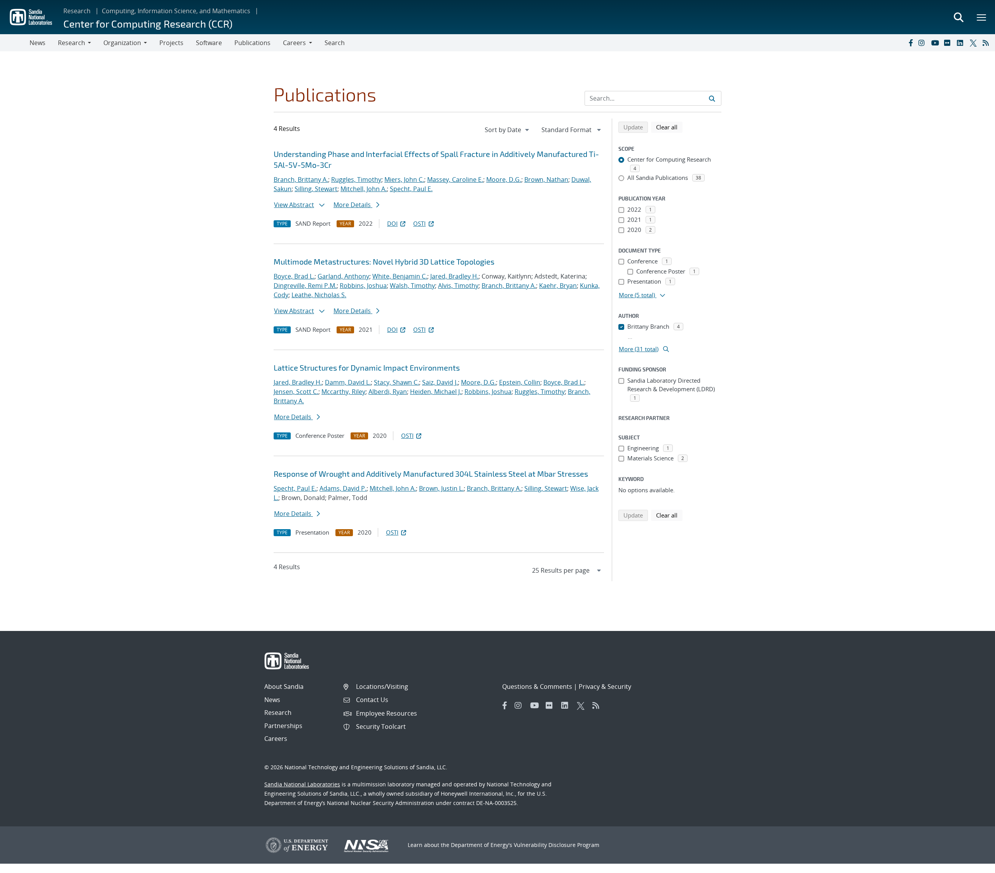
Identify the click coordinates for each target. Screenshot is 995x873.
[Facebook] (910, 42)
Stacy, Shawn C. (396, 382)
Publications (252, 42)
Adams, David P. (343, 488)
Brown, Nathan (546, 179)
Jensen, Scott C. (296, 391)
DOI (392, 223)
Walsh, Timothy (412, 285)
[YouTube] (936, 42)
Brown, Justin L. (441, 488)
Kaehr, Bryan (558, 285)
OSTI (419, 223)
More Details (352, 204)
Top (972, 864)
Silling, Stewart (316, 189)
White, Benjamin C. (399, 276)
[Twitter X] (974, 42)
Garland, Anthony (343, 276)
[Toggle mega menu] (981, 17)
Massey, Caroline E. (455, 179)
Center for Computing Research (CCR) (147, 23)
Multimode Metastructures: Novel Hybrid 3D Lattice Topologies (384, 261)
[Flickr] (948, 42)
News (37, 42)
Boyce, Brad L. (294, 276)
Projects (171, 42)
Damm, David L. (348, 382)
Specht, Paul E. (411, 189)
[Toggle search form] (958, 17)
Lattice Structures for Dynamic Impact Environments (367, 367)
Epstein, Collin (519, 382)
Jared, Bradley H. (454, 276)
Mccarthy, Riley (343, 391)
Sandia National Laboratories (302, 784)
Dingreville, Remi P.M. (305, 285)
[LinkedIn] (961, 42)
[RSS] (987, 42)
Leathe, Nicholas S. (319, 295)
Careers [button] (294, 42)
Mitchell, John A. (363, 189)
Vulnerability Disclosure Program (556, 845)
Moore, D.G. (503, 179)
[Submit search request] (712, 98)
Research (77, 11)
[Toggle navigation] (14, 42)
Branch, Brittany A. (301, 179)
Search (335, 42)
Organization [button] (122, 42)
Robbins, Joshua (363, 285)
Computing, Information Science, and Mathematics (176, 11)
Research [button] (71, 42)
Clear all (669, 127)
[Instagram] (923, 42)
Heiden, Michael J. (435, 391)
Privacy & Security (605, 686)
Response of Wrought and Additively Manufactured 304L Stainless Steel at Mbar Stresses (431, 473)
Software (209, 42)
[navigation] (507, 130)
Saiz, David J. (440, 382)
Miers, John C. (404, 179)
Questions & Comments (537, 686)
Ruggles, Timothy (356, 179)
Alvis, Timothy (458, 285)
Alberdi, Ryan (387, 391)
